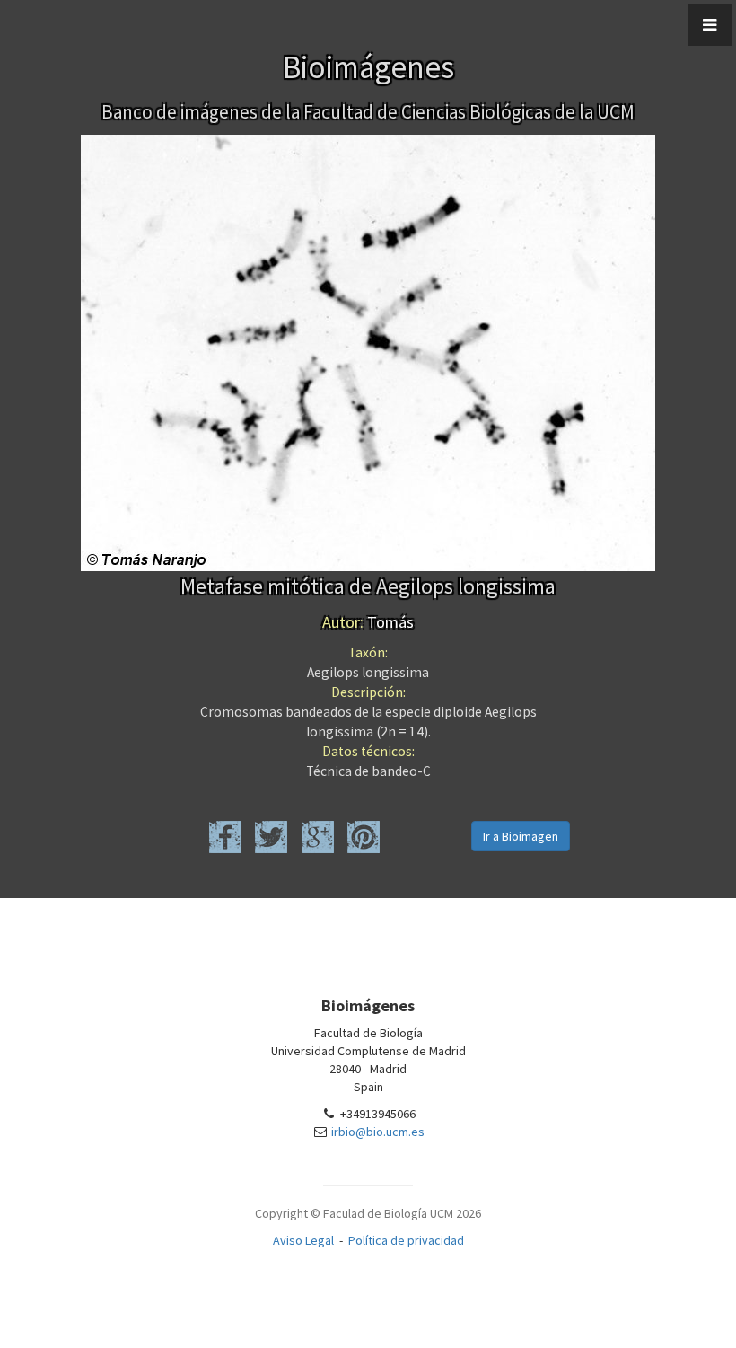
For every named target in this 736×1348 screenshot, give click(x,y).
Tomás (368, 622)
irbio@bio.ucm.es (378, 1131)
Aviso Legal (303, 1240)
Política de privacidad (406, 1240)
